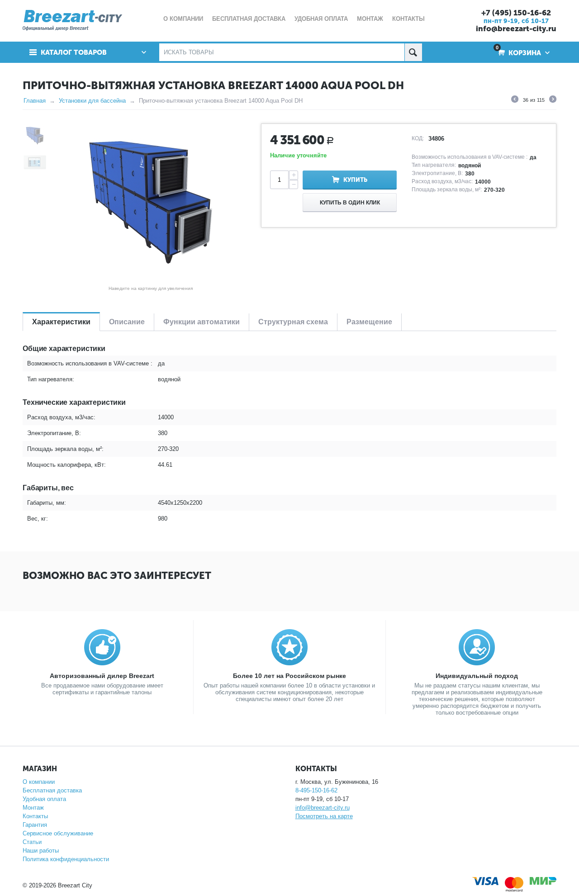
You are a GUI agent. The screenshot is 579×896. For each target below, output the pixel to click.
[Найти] (413, 52)
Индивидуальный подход (477, 675)
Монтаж (33, 807)
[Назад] (514, 100)
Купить (355, 179)
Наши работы (41, 850)
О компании (39, 781)
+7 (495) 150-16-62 (516, 12)
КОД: (418, 138)
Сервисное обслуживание (58, 833)
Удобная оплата (44, 799)
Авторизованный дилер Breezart (102, 675)
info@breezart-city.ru (516, 28)
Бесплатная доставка (52, 790)
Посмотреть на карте (324, 816)
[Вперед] (552, 100)
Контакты (35, 816)
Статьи (32, 842)
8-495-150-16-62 (316, 790)
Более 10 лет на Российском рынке (289, 675)
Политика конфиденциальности (66, 859)
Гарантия (35, 824)
